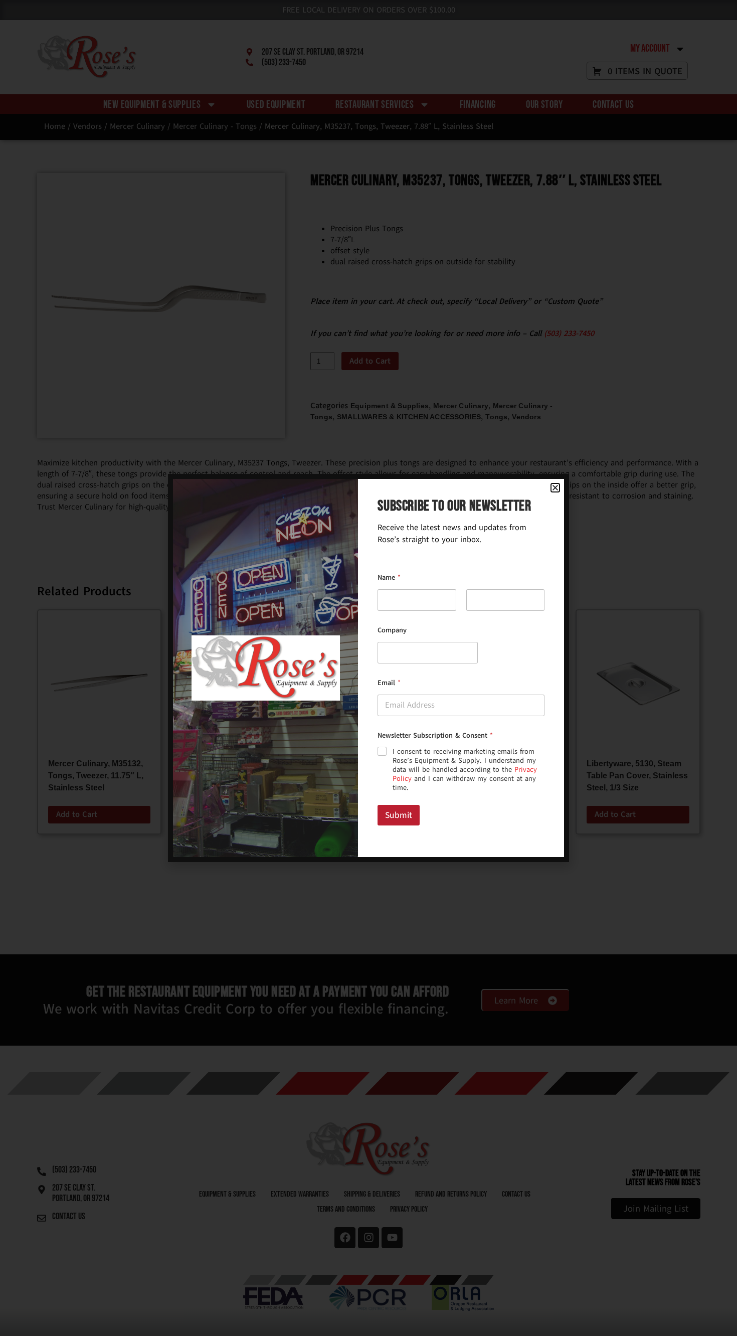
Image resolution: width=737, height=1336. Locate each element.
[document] (368, 668)
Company (392, 630)
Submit (398, 815)
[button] (555, 487)
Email (389, 683)
